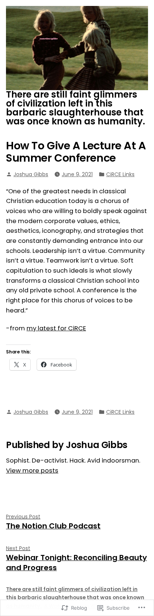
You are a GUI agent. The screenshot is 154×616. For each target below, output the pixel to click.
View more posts (32, 470)
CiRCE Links (120, 174)
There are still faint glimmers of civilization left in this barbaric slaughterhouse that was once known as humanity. (75, 107)
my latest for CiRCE (56, 328)
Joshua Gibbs (30, 174)
